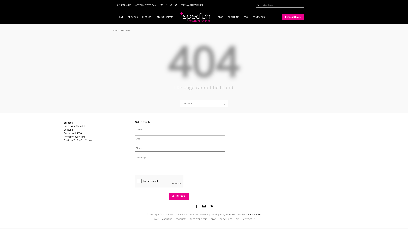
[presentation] (159, 181)
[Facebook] (166, 5)
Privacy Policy (255, 214)
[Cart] (161, 5)
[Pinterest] (175, 5)
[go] (258, 5)
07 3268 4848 (124, 5)
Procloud (230, 214)
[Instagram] (171, 5)
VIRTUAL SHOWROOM (192, 5)
